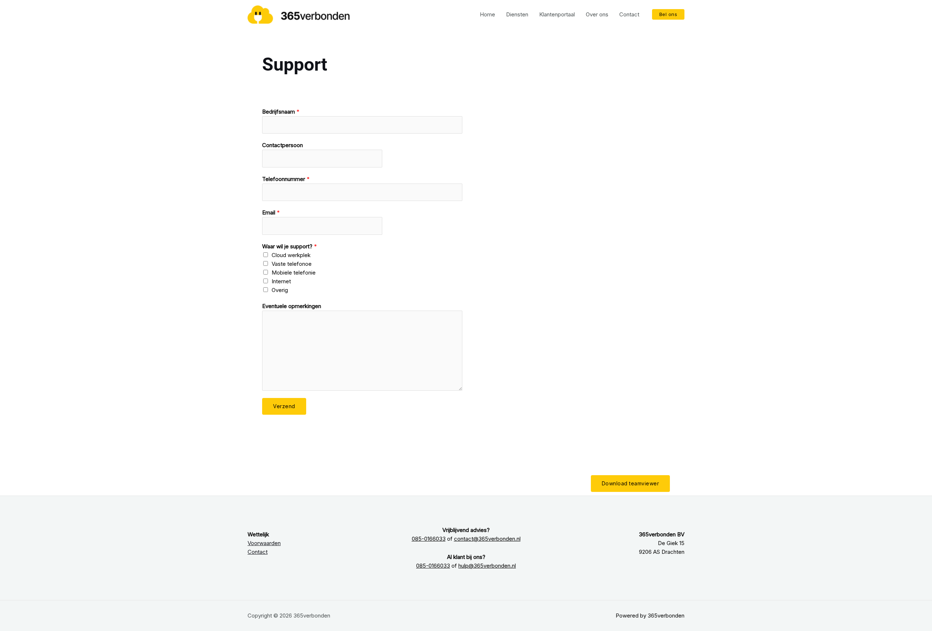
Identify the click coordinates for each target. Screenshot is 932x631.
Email (271, 212)
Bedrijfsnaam (280, 111)
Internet (281, 281)
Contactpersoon (282, 145)
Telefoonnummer (285, 179)
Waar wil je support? (289, 246)
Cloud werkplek (291, 255)
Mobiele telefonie (294, 272)
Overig (280, 290)
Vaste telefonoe (292, 263)
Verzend (284, 406)
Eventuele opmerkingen (291, 306)
